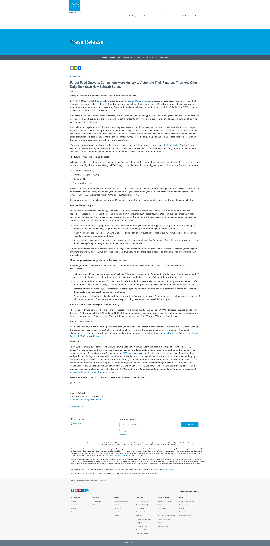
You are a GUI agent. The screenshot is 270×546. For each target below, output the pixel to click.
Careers (196, 4)
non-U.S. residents (167, 469)
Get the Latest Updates (165, 501)
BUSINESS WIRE (97, 101)
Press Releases (108, 57)
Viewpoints (117, 515)
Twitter (195, 333)
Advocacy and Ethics (142, 533)
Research (182, 512)
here (122, 451)
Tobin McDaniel (171, 145)
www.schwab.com (78, 372)
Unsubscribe (123, 434)
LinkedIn (97, 336)
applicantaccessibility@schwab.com (116, 455)
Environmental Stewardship (144, 530)
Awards (73, 508)
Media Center (123, 57)
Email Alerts (152, 57)
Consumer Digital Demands (138, 101)
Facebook (74, 336)
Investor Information (164, 519)
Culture (116, 505)
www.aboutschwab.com (166, 333)
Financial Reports (163, 512)
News (123, 430)
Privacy (73, 480)
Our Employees (140, 508)
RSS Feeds (164, 57)
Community (117, 508)
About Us (74, 501)
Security (138, 515)
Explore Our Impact (142, 501)
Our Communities (141, 526)
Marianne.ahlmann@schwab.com (85, 399)
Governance (161, 505)
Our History (74, 512)
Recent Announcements (186, 501)
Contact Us (103, 480)
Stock (159, 523)
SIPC (125, 353)
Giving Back (139, 523)
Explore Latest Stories (121, 501)
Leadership (74, 505)
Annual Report (162, 508)
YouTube (84, 336)
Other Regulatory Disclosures (166, 515)
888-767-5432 (76, 423)
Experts (181, 508)
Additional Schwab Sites (92, 480)
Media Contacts (137, 57)
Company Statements (185, 515)
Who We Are (97, 501)
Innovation (117, 512)
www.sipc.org (134, 353)
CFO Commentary (163, 526)
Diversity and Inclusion (143, 512)
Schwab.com (80, 480)
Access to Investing (142, 505)
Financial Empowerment (143, 519)
